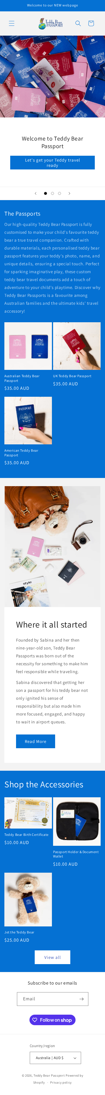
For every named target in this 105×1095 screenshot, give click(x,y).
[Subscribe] (81, 999)
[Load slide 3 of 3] (59, 193)
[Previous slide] (35, 193)
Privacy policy (61, 1082)
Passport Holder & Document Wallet (76, 854)
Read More (35, 741)
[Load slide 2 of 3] (52, 193)
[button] (11, 23)
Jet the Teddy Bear (19, 932)
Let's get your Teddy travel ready (52, 162)
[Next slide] (69, 193)
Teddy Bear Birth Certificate (26, 834)
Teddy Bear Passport (49, 1075)
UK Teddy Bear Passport (72, 376)
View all (52, 957)
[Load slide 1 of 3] (45, 193)
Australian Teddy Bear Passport (22, 378)
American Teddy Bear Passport (21, 452)
